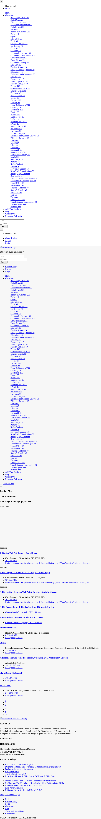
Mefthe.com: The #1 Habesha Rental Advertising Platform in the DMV (34, 783)
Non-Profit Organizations (22, 171)
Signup (8, 240)
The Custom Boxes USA (15, 774)
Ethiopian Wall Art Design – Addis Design (18, 553)
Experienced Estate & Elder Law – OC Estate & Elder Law (30, 776)
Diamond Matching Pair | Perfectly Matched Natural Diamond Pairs (33, 767)
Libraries (15, 145)
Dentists (16, 100)
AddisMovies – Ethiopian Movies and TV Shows (21, 617)
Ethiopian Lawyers (20, 138)
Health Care (18, 95)
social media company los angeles (19, 764)
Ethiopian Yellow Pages (10, 795)
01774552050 (11, 635)
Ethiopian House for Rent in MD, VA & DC (23, 790)
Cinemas (15, 143)
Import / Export (18, 126)
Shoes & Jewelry (19, 190)
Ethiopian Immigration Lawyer (25, 136)
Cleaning (16, 107)
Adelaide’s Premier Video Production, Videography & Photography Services (34, 658)
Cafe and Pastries (19, 43)
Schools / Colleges (20, 188)
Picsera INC (5, 685)
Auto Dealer (17, 20)
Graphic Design (18, 91)
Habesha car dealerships (21, 25)
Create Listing (11, 238)
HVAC (15, 124)
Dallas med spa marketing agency (19, 769)
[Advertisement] (50, 527)
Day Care (16, 65)
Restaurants (17, 185)
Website (16, 207)
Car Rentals (17, 46)
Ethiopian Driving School (22, 69)
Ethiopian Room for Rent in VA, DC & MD (23, 785)
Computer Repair (19, 58)
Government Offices (20, 88)
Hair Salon (16, 39)
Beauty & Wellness (20, 32)
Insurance (16, 129)
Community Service (21, 53)
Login (7, 243)
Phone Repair (17, 60)
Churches (16, 48)
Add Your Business (13, 209)
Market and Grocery (20, 155)
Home (7, 8)
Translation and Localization (24, 202)
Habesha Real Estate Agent (23, 181)
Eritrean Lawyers (18, 133)
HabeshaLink (8, 484)
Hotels (15, 114)
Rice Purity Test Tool (14, 788)
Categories (9, 15)
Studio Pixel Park (8, 628)
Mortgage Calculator (13, 216)
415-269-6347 (11, 678)
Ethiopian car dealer (20, 22)
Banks (14, 29)
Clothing (16, 51)
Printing (15, 162)
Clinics (15, 98)
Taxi (14, 195)
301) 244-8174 (15, 751)
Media (15, 157)
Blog (7, 211)
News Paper (17, 159)
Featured (15, 86)
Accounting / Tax (20, 17)
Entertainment (17, 79)
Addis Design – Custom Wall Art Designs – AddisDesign (25, 572)
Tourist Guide (18, 199)
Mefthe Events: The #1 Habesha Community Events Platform (30, 781)
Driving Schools (19, 67)
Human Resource (19, 121)
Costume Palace (12, 771)
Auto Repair (17, 27)
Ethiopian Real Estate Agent (24, 178)
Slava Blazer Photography (11, 673)
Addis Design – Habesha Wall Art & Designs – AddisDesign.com (28, 592)
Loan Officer (17, 183)
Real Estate (17, 176)
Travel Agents (18, 204)
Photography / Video (20, 173)
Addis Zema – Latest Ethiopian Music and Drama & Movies (27, 607)
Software (16, 192)
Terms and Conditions (14, 811)
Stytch (3, 643)
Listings (8, 799)
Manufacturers (18, 152)
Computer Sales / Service (23, 55)
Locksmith (16, 150)
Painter (15, 112)
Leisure (15, 140)
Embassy (16, 77)
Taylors (14, 197)
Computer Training (20, 62)
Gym (14, 36)
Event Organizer (19, 81)
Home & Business (20, 105)
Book (14, 41)
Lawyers (16, 131)
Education (17, 72)
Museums (15, 147)
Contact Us (10, 214)
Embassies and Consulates (23, 74)
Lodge (15, 119)
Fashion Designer (19, 84)
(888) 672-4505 (11, 693)
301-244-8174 (11, 560)
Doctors (15, 103)
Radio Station (17, 164)
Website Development (81, 563)
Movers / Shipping (20, 169)
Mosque (15, 166)
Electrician (17, 110)
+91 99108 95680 (12, 650)
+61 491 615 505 (12, 665)
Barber (15, 34)
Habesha (16, 93)
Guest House (17, 117)
